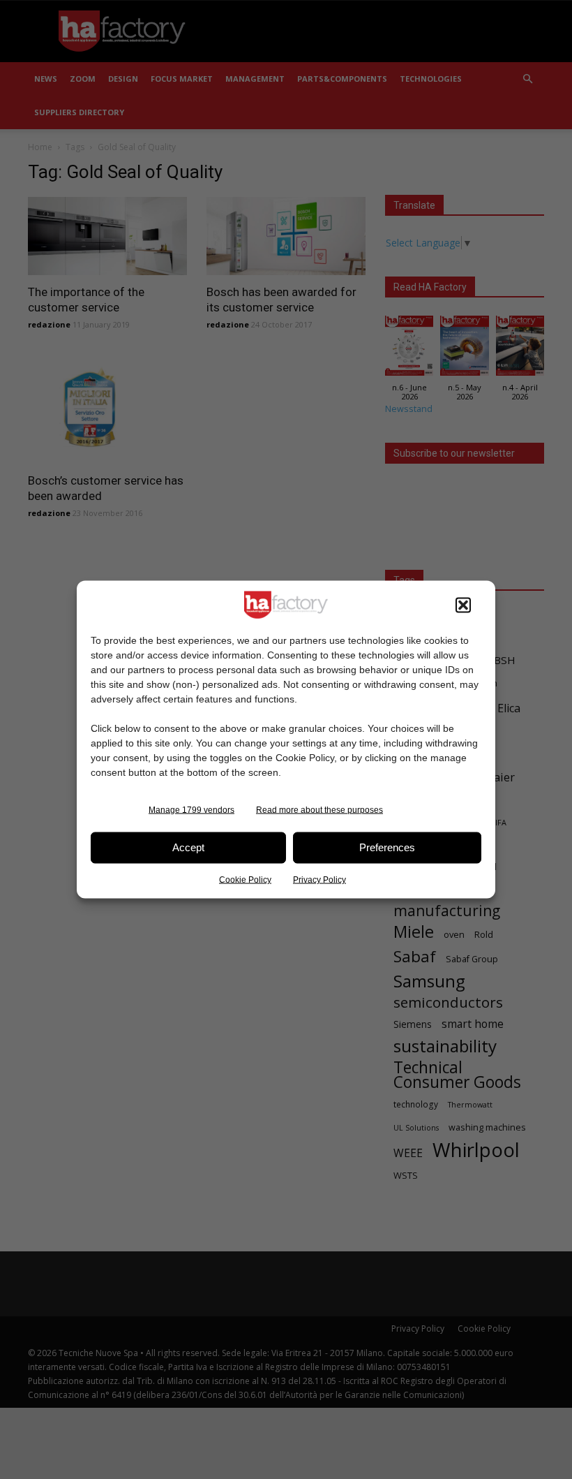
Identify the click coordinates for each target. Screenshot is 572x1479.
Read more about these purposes (319, 809)
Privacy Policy (319, 879)
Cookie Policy (245, 879)
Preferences (387, 847)
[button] (463, 605)
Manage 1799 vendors (191, 809)
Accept (188, 847)
